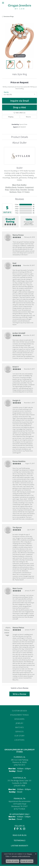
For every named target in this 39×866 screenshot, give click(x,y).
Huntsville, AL (19, 778)
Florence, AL (19, 757)
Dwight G (16, 400)
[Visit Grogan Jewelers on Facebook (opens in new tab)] (14, 829)
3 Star (17, 209)
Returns (28, 117)
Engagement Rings (19, 715)
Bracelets (23, 189)
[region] (19, 40)
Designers (19, 719)
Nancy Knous (18, 235)
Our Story (19, 736)
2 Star (17, 211)
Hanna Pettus (18, 627)
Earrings (31, 189)
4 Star (17, 206)
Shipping (10, 117)
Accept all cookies (27, 861)
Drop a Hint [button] (19, 107)
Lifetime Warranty (19, 845)
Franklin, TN (19, 798)
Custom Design (19, 711)
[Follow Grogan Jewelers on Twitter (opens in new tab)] (20, 829)
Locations (19, 740)
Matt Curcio (17, 588)
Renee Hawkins (19, 461)
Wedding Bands (11, 187)
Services (19, 731)
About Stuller (19, 142)
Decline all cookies (12, 861)
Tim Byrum (17, 527)
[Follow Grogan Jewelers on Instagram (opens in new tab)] (24, 829)
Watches (19, 727)
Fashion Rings (15, 189)
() (33, 204)
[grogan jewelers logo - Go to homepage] (19, 6)
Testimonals (19, 840)
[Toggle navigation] (3, 3)
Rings (19, 192)
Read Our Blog (19, 835)
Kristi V (16, 367)
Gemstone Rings (9, 16)
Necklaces (13, 192)
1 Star (17, 213)
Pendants (20, 187)
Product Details (19, 137)
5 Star (17, 204)
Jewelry (19, 723)
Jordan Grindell (19, 333)
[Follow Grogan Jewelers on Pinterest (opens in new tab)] (17, 829)
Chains (27, 192)
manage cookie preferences (21, 856)
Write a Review (19, 694)
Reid (14, 263)
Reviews (19, 199)
